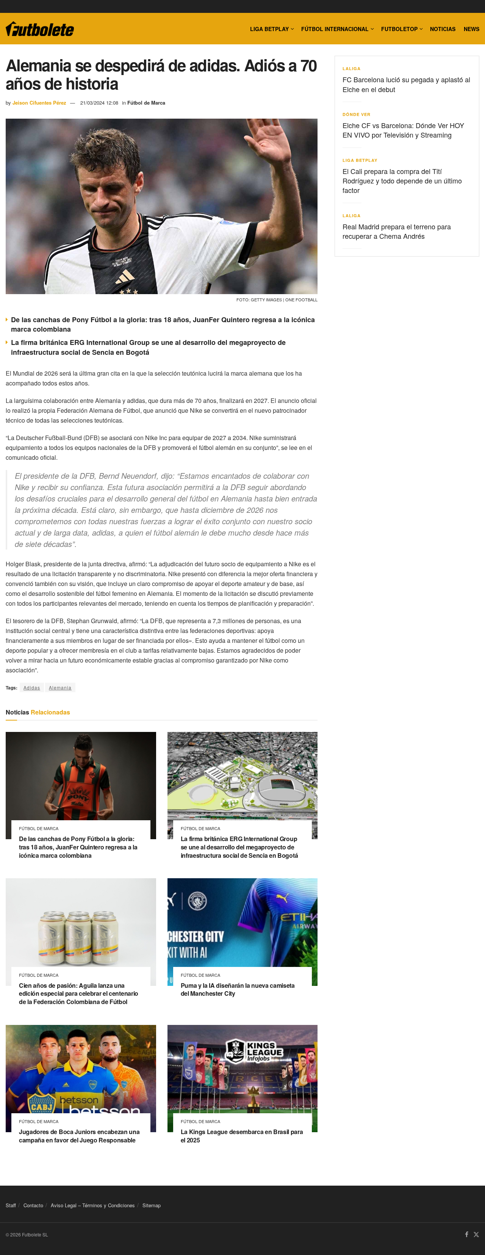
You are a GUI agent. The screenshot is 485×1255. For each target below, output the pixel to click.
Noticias (442, 29)
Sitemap (151, 1205)
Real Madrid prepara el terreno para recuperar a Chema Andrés (397, 231)
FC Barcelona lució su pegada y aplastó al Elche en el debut (406, 84)
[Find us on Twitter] (476, 1235)
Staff (11, 1205)
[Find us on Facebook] (466, 1235)
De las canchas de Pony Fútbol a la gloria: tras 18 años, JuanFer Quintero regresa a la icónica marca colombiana (163, 324)
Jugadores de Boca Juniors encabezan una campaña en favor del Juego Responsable (79, 1135)
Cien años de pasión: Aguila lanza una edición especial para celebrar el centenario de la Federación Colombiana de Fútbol (78, 993)
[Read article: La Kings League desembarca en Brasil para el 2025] (242, 1079)
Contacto (33, 1205)
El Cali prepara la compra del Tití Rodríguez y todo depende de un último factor (402, 180)
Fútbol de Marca (146, 102)
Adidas (31, 687)
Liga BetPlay (360, 160)
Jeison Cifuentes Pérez (39, 102)
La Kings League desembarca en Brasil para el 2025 (242, 1135)
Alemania (60, 687)
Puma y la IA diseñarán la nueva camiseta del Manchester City (238, 989)
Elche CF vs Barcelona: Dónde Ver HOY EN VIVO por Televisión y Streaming (403, 129)
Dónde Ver (357, 114)
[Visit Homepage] (40, 28)
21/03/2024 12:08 (99, 102)
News (471, 29)
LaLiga (352, 68)
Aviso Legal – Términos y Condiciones (93, 1205)
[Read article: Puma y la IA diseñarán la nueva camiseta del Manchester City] (242, 932)
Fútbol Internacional (335, 29)
